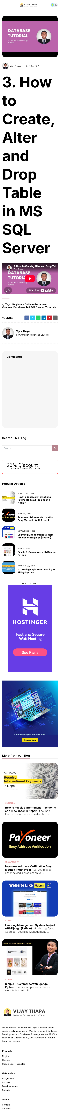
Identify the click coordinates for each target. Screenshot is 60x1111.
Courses (7, 307)
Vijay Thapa (15, 66)
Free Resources (10, 1086)
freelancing (12, 862)
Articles (10, 803)
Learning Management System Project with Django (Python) (35, 536)
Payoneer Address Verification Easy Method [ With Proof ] (35, 519)
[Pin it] (49, 318)
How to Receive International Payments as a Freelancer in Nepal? (34, 499)
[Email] (55, 318)
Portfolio (6, 1105)
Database (19, 307)
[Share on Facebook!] (26, 318)
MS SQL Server (35, 307)
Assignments (8, 1078)
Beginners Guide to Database (29, 304)
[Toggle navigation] (4, 5)
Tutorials (50, 307)
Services (6, 1108)
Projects (6, 1090)
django (9, 920)
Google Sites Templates (13, 1064)
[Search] (55, 448)
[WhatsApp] (38, 318)
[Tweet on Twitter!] (32, 318)
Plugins (5, 1056)
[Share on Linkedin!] (44, 318)
